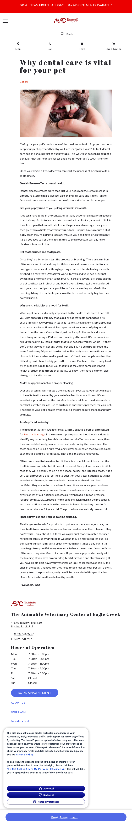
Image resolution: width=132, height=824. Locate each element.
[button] (5, 21)
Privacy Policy (25, 754)
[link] (66, 20)
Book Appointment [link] (34, 692)
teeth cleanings (34, 434)
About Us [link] (18, 702)
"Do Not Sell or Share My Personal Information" (36, 768)
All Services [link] (20, 720)
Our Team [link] (18, 711)
